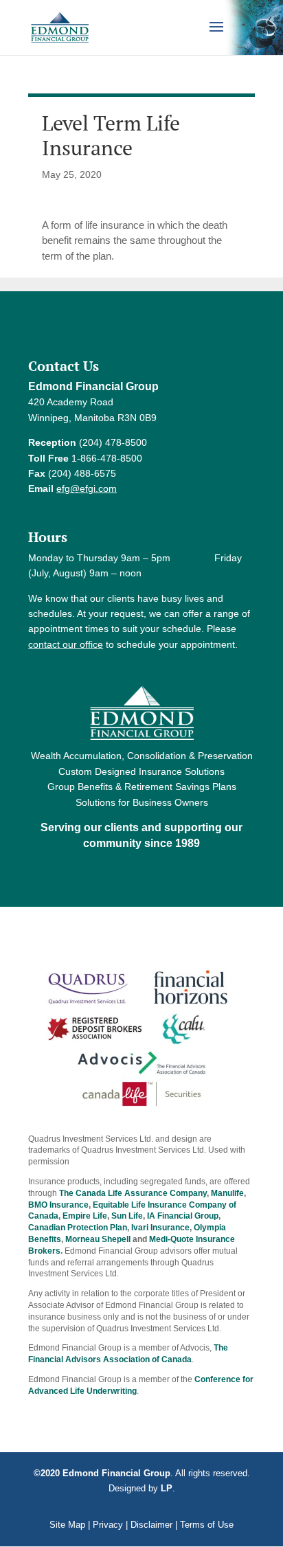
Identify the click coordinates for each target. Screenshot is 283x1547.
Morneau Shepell (98, 1239)
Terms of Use (207, 1525)
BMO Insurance (58, 1205)
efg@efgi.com (86, 488)
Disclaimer (151, 1525)
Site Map (67, 1525)
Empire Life (85, 1216)
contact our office (65, 644)
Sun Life (127, 1216)
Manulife (227, 1193)
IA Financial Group (182, 1216)
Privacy (108, 1525)
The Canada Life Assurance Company (133, 1193)
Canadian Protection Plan (77, 1227)
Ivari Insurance (160, 1227)
